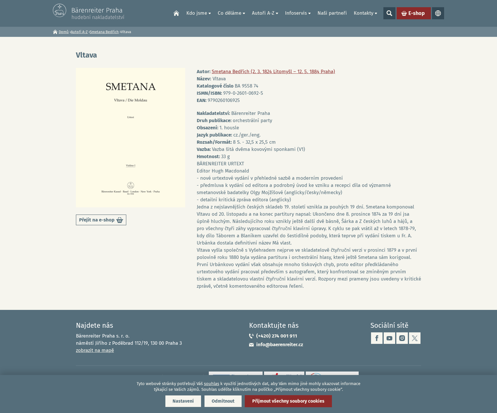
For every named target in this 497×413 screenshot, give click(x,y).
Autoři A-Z (263, 13)
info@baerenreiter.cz (279, 345)
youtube (389, 338)
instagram (402, 338)
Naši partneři (332, 13)
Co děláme (229, 13)
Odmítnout (223, 401)
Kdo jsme (196, 13)
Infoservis (296, 13)
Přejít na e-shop (100, 221)
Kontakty (363, 13)
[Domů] (89, 11)
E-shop (416, 13)
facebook (377, 338)
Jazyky (438, 13)
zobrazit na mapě (95, 350)
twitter (414, 338)
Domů (176, 13)
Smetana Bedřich (104, 32)
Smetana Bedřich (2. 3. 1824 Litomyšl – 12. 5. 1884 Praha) (273, 72)
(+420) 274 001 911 (276, 336)
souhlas (211, 383)
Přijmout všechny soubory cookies (288, 401)
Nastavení (183, 401)
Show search (389, 13)
